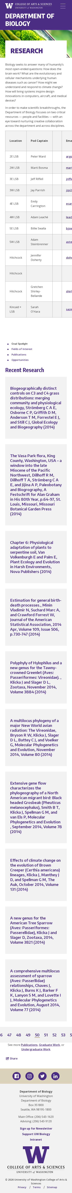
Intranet (36, 1139)
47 (9, 1035)
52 (54, 1035)
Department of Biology (29, 19)
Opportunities (20, 360)
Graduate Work (49, 1045)
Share (13, 1058)
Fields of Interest (22, 349)
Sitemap (52, 1187)
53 (63, 1035)
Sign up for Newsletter (36, 1128)
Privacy (22, 1187)
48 (18, 1035)
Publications (19, 354)
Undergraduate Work (35, 1049)
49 (28, 1035)
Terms (37, 1187)
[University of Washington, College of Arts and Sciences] (28, 6)
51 (46, 1035)
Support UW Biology (36, 1134)
